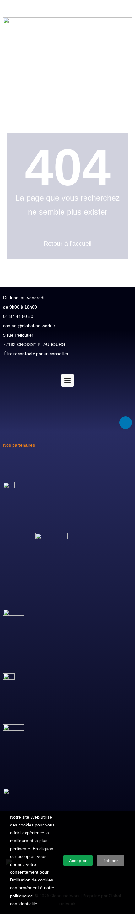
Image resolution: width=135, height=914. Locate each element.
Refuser (110, 860)
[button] (67, 107)
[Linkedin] (125, 422)
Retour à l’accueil (67, 243)
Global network (15, 3)
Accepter (78, 860)
